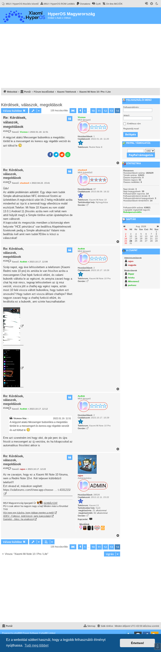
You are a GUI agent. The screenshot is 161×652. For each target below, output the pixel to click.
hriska (131, 277)
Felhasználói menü (139, 100)
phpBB (17, 633)
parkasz (132, 285)
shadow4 (82, 170)
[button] (73, 110)
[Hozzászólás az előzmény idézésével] (69, 118)
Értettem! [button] (137, 643)
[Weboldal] (24, 15)
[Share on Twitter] (56, 154)
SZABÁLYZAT (51, 503)
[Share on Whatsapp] (67, 154)
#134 (5, 408)
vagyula (132, 265)
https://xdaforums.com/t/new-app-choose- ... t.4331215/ (37, 489)
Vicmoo (82, 117)
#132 (5, 182)
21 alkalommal (99, 510)
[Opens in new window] (13, 326)
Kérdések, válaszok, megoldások (31, 104)
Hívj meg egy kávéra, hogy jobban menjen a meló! (28, 512)
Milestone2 (133, 281)
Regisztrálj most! (131, 128)
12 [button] (105, 111)
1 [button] (85, 111)
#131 (5, 131)
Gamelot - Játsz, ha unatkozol (18, 519)
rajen (80, 475)
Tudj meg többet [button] (36, 645)
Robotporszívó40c (132, 212)
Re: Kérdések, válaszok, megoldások (14, 122)
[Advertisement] (80, 56)
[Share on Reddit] (62, 154)
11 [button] (99, 111)
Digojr (131, 274)
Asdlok (81, 248)
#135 (5, 468)
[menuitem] (20, 3)
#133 (5, 261)
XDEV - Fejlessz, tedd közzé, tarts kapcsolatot (27, 516)
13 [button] (111, 111)
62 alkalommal (101, 513)
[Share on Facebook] (50, 154)
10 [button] (93, 111)
